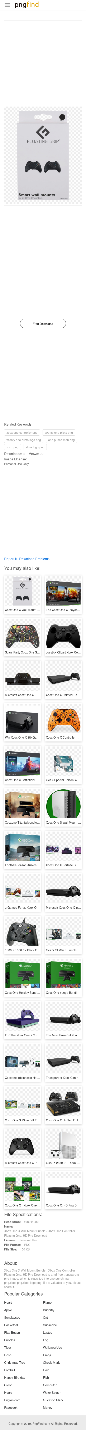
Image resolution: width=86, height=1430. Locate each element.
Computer (50, 1385)
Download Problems (34, 558)
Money (47, 1407)
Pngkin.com (12, 1400)
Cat (45, 1317)
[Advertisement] (43, 64)
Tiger (7, 1347)
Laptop (47, 1332)
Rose (7, 1355)
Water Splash (52, 1392)
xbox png (12, 447)
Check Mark (51, 1362)
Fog (45, 1340)
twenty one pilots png (59, 432)
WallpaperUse (52, 1347)
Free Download (43, 323)
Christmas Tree (14, 1362)
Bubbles (9, 1340)
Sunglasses (12, 1317)
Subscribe (50, 1325)
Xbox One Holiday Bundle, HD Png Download (35, 992)
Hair (46, 1370)
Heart (8, 1302)
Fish (46, 1377)
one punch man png (61, 440)
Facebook (11, 1407)
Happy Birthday (14, 1377)
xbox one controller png (22, 432)
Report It (10, 558)
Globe (8, 1385)
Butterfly (48, 1310)
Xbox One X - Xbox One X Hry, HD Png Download (38, 1205)
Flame (47, 1302)
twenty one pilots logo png (23, 440)
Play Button (12, 1332)
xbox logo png (35, 447)
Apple (8, 1310)
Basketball (11, 1325)
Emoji (47, 1355)
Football (9, 1370)
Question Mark (53, 1400)
